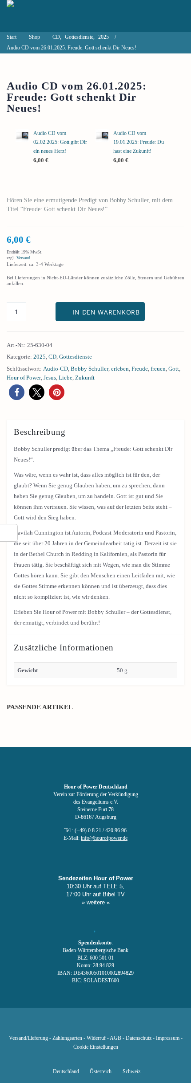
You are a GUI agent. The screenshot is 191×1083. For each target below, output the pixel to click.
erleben (120, 368)
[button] (16, 392)
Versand (23, 257)
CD (52, 356)
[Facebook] (50, 1025)
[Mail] (140, 1025)
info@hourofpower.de (104, 838)
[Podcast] (125, 1025)
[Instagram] (95, 1025)
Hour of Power (24, 377)
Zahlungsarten (67, 1038)
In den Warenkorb (106, 312)
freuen (158, 368)
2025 (39, 356)
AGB (115, 1038)
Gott (173, 368)
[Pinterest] (110, 1025)
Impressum (167, 1038)
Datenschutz (138, 1038)
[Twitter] (65, 1025)
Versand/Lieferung (28, 1038)
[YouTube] (80, 1025)
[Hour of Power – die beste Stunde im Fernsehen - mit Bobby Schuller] (55, 16)
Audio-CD (55, 368)
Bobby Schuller (89, 368)
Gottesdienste (75, 356)
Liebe (65, 377)
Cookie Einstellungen (95, 1047)
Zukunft (85, 377)
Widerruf (96, 1038)
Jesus (50, 377)
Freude (139, 368)
